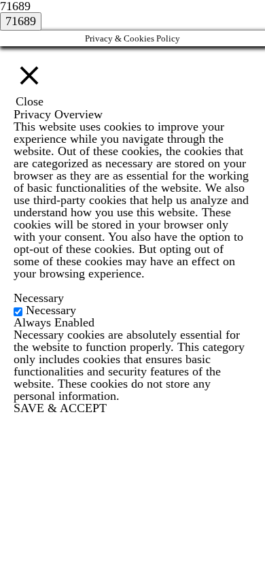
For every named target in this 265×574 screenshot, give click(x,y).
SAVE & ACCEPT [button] (60, 408)
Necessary (51, 310)
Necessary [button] (39, 298)
